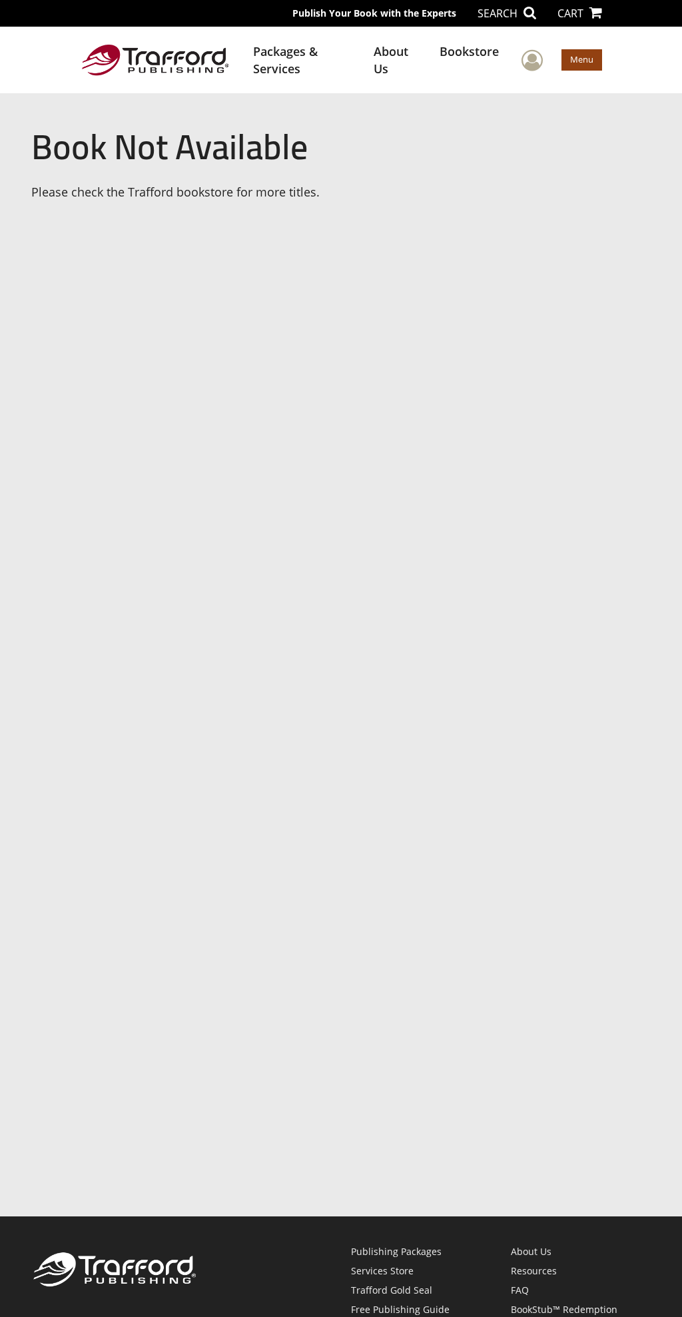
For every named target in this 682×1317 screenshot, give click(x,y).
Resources (534, 1270)
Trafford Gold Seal (391, 1290)
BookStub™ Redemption (564, 1309)
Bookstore (469, 51)
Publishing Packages (396, 1251)
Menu (581, 59)
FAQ (520, 1290)
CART (571, 13)
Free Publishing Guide (400, 1309)
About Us (391, 60)
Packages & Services (285, 60)
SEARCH (499, 13)
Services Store (382, 1270)
